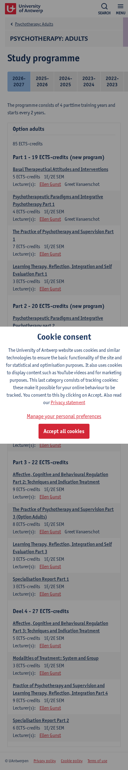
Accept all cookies (64, 431)
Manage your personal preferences (64, 416)
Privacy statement (68, 402)
